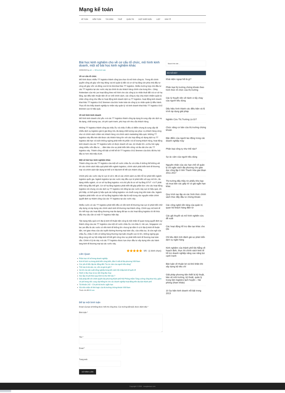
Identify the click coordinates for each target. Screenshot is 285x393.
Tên (81, 337)
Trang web (83, 359)
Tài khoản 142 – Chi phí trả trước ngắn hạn (96, 284)
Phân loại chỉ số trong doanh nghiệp (93, 258)
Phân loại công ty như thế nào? (181, 149)
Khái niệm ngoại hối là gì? (178, 79)
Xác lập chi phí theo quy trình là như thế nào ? (97, 276)
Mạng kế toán (96, 9)
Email (82, 348)
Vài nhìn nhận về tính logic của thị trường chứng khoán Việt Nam (104, 287)
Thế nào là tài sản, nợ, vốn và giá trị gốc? (95, 267)
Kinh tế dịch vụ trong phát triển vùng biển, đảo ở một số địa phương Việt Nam (109, 261)
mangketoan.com (149, 386)
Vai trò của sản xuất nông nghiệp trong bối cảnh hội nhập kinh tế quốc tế (107, 270)
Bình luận (83, 312)
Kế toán (92, 290)
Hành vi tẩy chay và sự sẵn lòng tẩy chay (95, 273)
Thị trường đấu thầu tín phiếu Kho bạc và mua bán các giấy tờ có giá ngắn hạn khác (186, 183)
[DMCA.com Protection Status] (5, 391)
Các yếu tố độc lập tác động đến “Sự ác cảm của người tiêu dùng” (105, 264)
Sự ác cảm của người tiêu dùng (181, 157)
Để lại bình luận (100, 70)
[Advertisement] (142, 39)
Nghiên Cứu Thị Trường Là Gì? (181, 119)
